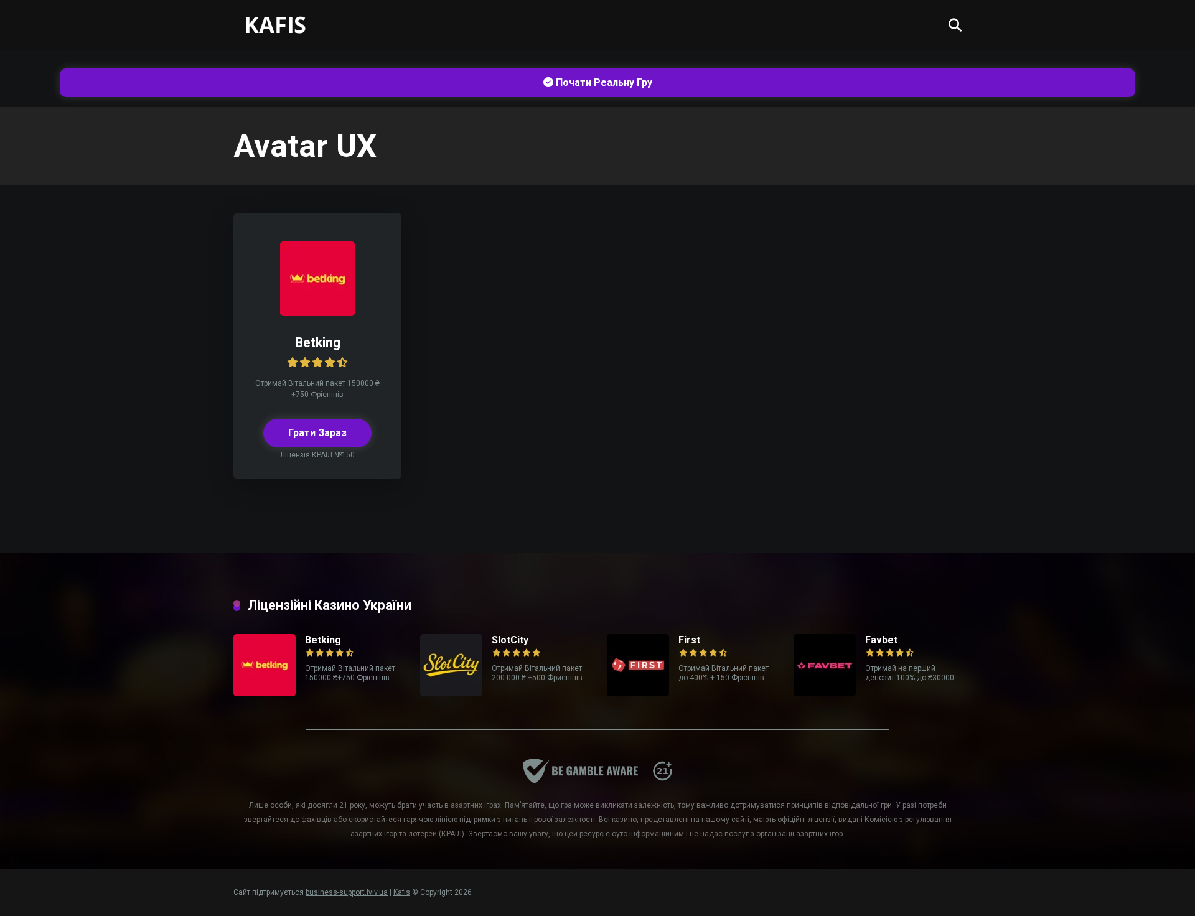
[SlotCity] (451, 693)
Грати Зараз (317, 433)
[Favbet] (825, 693)
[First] (638, 693)
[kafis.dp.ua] (287, 20)
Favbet (881, 640)
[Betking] (317, 313)
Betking (317, 342)
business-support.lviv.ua (347, 892)
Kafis (401, 892)
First (689, 640)
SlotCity (510, 640)
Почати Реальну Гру (602, 82)
